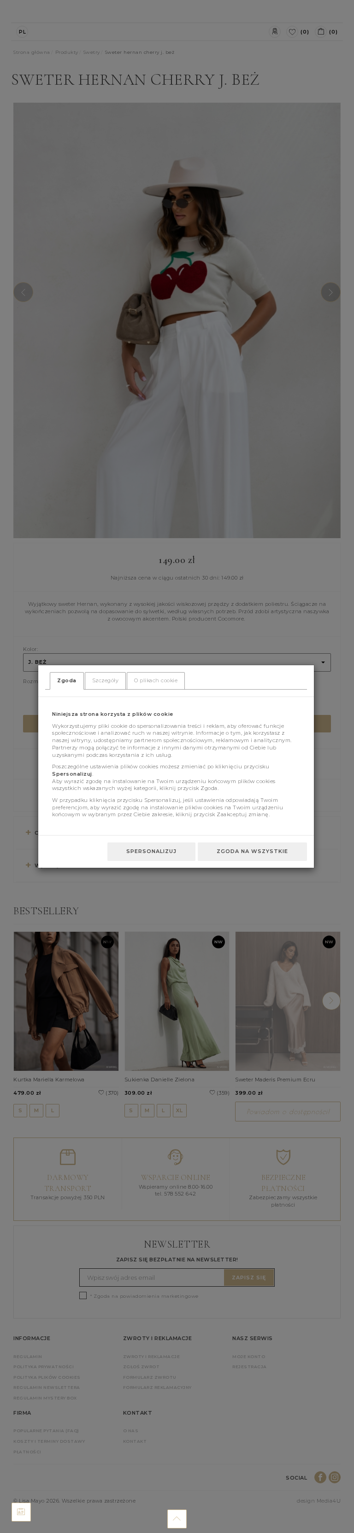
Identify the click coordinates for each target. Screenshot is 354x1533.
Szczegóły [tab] (105, 680)
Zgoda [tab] (67, 680)
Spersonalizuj (151, 851)
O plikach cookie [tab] (155, 680)
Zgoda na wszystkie (252, 851)
